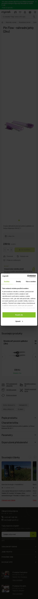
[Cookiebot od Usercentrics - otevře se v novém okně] (27, 276)
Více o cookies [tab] (31, 281)
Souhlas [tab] (7, 281)
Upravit (17, 321)
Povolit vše (19, 315)
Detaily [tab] (18, 281)
